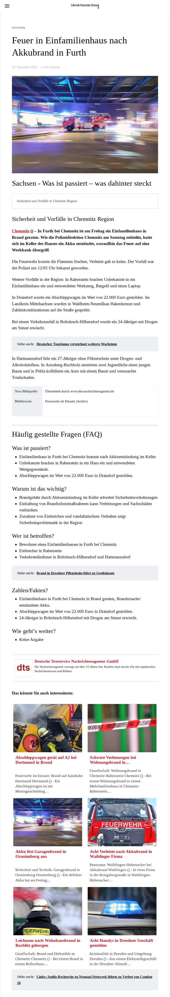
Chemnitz (20, 231)
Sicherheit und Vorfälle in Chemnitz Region (47, 201)
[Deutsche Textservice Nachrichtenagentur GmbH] (23, 667)
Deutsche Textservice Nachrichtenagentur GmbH (76, 661)
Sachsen (18, 27)
